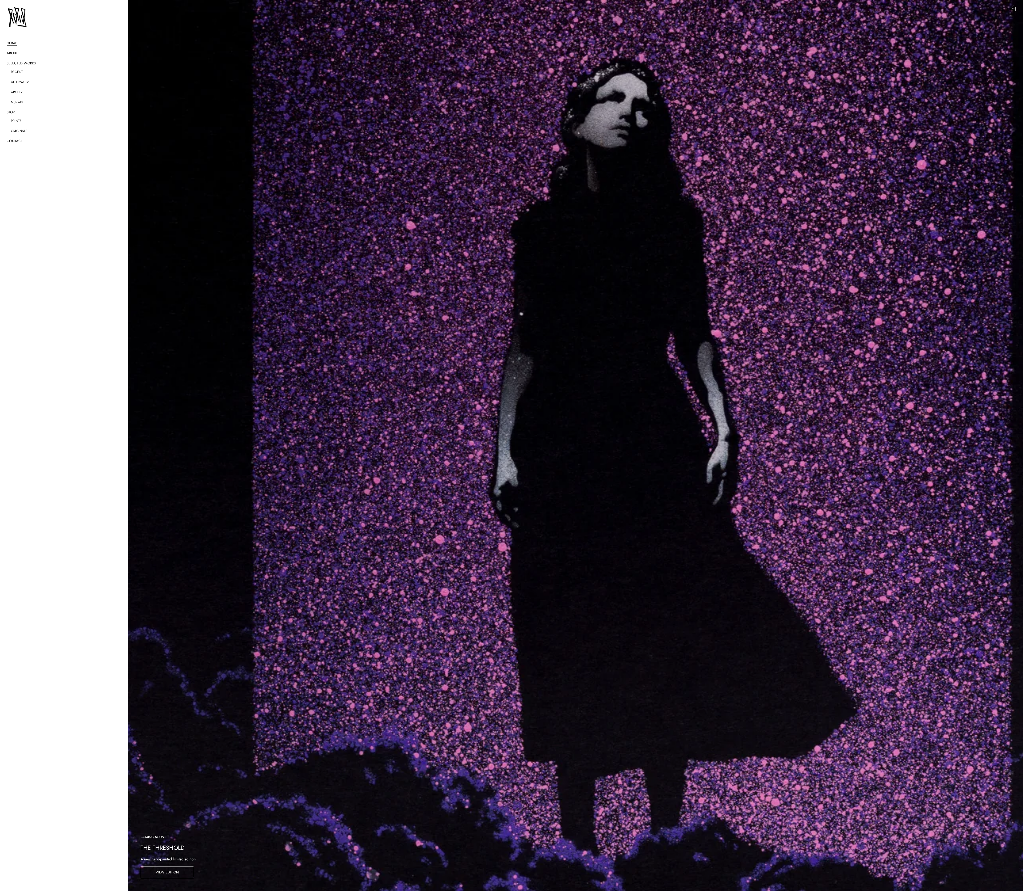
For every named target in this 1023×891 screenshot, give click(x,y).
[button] (1013, 8)
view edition (167, 872)
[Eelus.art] (17, 17)
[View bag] (1013, 8)
